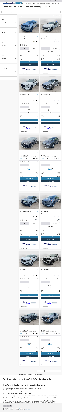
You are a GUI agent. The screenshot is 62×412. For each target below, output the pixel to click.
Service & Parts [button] (42, 3)
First (39, 370)
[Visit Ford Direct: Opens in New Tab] (28, 409)
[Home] (22, 3)
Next (50, 370)
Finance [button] (57, 3)
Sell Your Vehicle (18, 3)
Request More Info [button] (29, 61)
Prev (42, 370)
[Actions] (37, 36)
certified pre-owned (16, 375)
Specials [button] (37, 3)
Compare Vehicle (24, 73)
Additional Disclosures (20, 408)
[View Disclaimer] (28, 45)
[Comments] (36, 45)
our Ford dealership (8, 395)
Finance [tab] (33, 48)
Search (56, 12)
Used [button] (26, 3)
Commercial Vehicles (31, 3)
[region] (29, 57)
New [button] (24, 3)
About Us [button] (54, 3)
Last (53, 370)
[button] (38, 25)
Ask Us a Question (29, 64)
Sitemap (13, 408)
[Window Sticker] (37, 45)
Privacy (16, 408)
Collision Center (49, 3)
